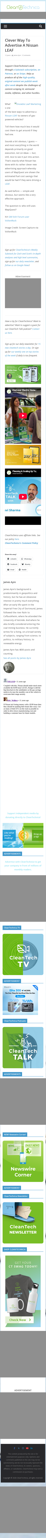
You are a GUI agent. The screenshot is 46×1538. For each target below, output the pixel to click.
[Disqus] (23, 707)
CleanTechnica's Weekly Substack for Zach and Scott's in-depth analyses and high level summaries (23, 253)
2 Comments (26, 55)
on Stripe (21, 73)
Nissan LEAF (11, 115)
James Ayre (17, 55)
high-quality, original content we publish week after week (21, 81)
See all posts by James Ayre (17, 658)
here (17, 539)
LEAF (7, 183)
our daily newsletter (25, 261)
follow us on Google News (17, 265)
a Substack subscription (25, 69)
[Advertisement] (23, 293)
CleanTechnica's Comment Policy (21, 543)
